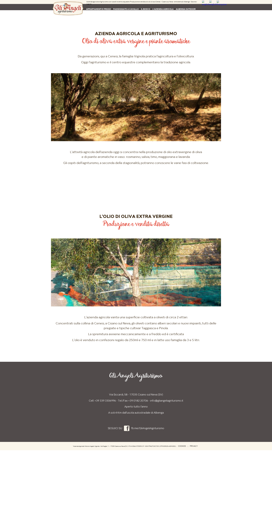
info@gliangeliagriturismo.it (166, 401)
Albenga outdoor (186, 9)
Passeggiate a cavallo (126, 9)
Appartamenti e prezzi (98, 9)
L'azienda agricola (163, 9)
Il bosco (145, 9)
